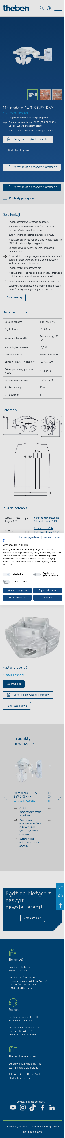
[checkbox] (6, 574)
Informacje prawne (52, 537)
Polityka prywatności (29, 537)
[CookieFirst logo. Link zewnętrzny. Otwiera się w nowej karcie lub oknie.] (4, 540)
